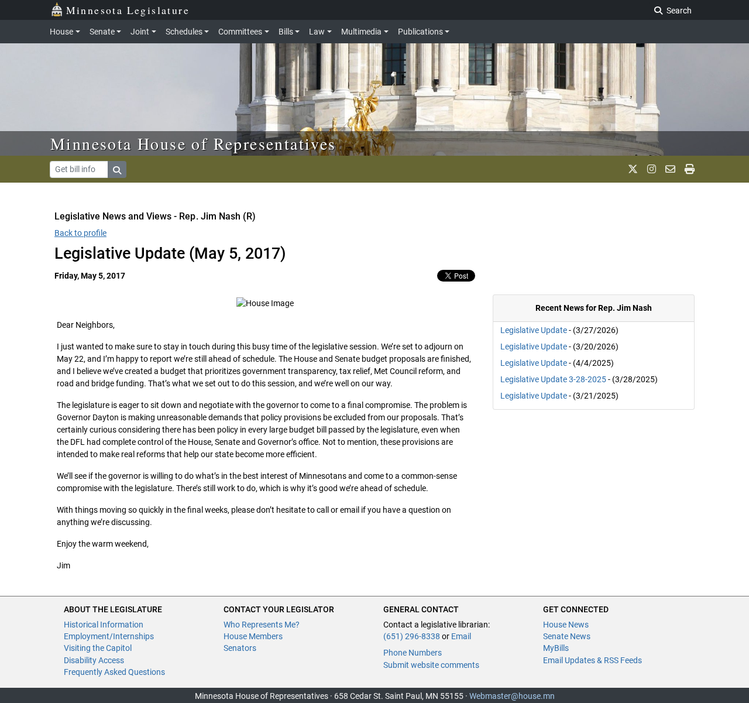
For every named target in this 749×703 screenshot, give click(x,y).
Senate (102, 31)
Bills (286, 31)
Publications (420, 31)
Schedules (184, 31)
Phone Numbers (412, 652)
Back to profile (80, 233)
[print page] (689, 169)
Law (317, 31)
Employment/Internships (109, 636)
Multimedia (361, 31)
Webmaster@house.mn (512, 696)
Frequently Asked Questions (114, 672)
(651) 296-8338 (411, 636)
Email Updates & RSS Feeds (592, 660)
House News (566, 624)
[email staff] (670, 169)
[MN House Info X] (633, 169)
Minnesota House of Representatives (193, 143)
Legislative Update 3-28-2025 (553, 379)
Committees (240, 31)
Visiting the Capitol (98, 648)
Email (461, 636)
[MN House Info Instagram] (652, 169)
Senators (240, 648)
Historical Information (103, 624)
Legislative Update (533, 330)
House (61, 31)
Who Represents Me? (262, 624)
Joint (139, 31)
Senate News (566, 636)
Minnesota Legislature (128, 10)
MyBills (556, 648)
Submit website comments (431, 665)
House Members (253, 636)
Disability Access (94, 660)
